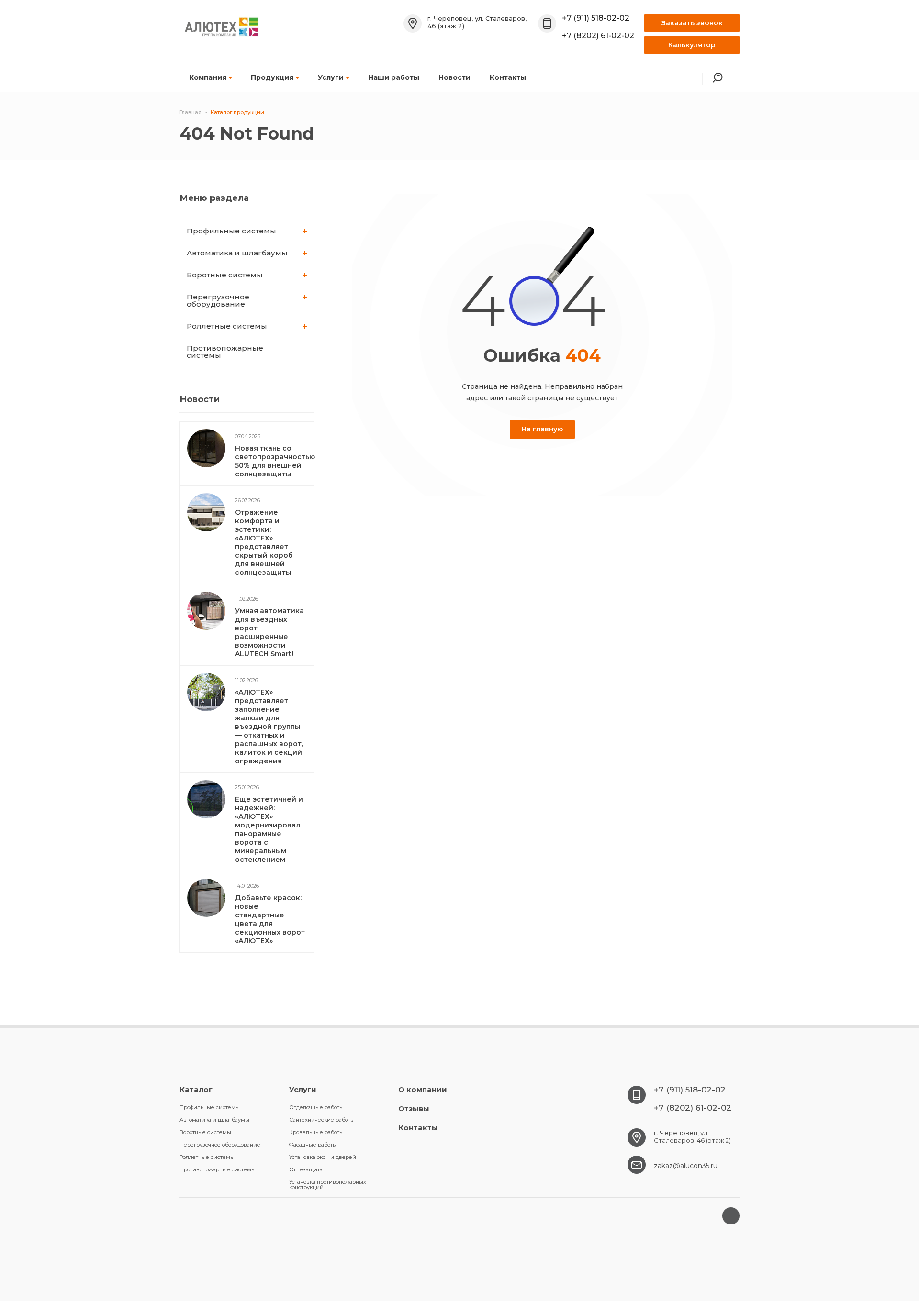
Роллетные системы (227, 326)
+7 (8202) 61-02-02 (598, 36)
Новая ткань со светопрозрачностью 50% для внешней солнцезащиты (275, 461)
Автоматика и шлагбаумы (237, 252)
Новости (454, 77)
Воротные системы (225, 274)
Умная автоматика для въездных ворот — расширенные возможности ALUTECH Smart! (269, 632)
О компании (422, 1089)
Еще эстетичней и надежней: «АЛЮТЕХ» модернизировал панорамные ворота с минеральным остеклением (269, 829)
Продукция (272, 77)
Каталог (196, 1089)
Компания (207, 77)
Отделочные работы (316, 1107)
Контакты (508, 77)
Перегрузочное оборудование (218, 300)
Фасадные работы (313, 1144)
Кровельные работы (316, 1132)
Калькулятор (692, 45)
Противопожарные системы (225, 351)
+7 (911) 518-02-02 (595, 18)
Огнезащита (306, 1169)
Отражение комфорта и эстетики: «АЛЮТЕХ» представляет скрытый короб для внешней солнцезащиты (264, 542)
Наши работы (393, 77)
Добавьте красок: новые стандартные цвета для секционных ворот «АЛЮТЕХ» (270, 919)
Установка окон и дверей (322, 1157)
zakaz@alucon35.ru (685, 1165)
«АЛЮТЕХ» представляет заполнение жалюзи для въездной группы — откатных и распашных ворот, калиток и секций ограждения (269, 726)
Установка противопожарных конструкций (327, 1185)
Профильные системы (231, 230)
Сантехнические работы (322, 1119)
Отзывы (413, 1108)
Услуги (331, 77)
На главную (542, 429)
